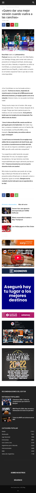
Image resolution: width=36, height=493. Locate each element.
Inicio (3, 7)
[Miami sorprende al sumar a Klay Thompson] (6, 219)
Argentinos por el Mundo (12, 7)
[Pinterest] (12, 25)
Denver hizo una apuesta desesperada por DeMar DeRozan (20, 211)
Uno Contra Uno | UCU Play (18, 487)
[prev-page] (3, 235)
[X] (8, 25)
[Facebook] (4, 25)
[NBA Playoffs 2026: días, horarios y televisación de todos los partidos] (6, 411)
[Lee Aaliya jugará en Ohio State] (6, 228)
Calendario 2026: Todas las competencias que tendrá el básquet (21, 401)
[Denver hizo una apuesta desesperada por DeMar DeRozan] (6, 210)
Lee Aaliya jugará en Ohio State (23, 226)
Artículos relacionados (9, 204)
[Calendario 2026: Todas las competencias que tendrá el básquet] (6, 402)
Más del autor (23, 204)
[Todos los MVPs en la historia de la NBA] (6, 419)
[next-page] (6, 235)
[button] (3, 2)
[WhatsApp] (16, 25)
